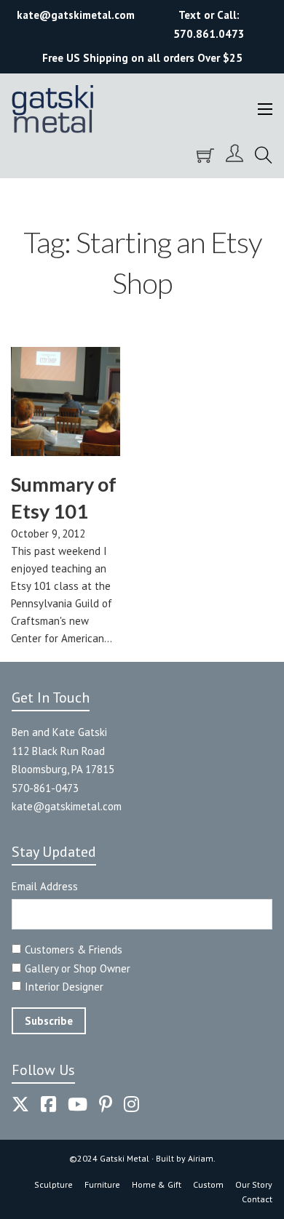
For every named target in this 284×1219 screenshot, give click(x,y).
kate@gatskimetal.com (67, 806)
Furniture (102, 1184)
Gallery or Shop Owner (77, 968)
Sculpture (53, 1184)
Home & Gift (156, 1184)
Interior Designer (64, 987)
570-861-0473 (45, 788)
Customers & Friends (73, 949)
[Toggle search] (263, 155)
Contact (257, 1199)
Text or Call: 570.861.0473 (209, 24)
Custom (208, 1184)
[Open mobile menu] (265, 109)
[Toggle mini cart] (205, 155)
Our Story (253, 1184)
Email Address (45, 886)
